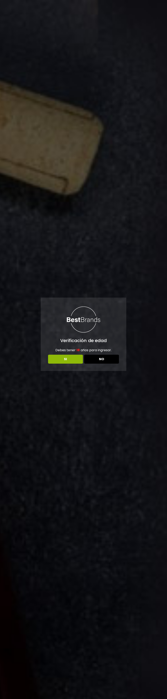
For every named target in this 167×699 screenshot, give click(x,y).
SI (65, 359)
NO (101, 359)
